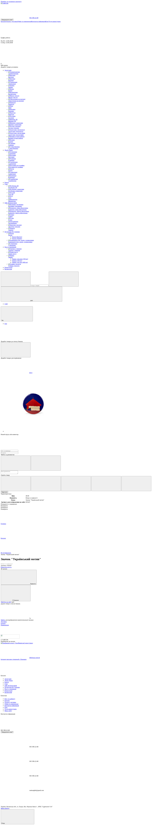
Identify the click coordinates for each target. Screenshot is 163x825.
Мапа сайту (8, 711)
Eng (6, 323)
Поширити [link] (4, 506)
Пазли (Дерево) (17, 238)
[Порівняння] (16, 349)
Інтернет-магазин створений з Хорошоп (14, 659)
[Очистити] (64, 279)
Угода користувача (55, 21)
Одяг (6, 184)
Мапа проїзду (5, 808)
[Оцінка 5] (136, 483)
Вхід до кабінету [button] (10, 699)
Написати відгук (6, 567)
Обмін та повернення (24, 21)
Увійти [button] (3, 620)
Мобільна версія (34, 657)
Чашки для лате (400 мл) (20, 262)
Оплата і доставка (11, 21)
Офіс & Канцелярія (11, 203)
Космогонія (8, 269)
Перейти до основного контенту (11, 1)
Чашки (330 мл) (17, 260)
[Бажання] (81, 333)
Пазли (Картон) (17, 237)
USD (6, 304)
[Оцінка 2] (46, 483)
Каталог (3, 21)
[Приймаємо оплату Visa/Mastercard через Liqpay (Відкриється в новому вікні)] (17, 643)
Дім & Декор (9, 150)
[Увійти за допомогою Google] (46, 463)
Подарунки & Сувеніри (12, 232)
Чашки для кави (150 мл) (20, 259)
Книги (7, 182)
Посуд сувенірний (10, 247)
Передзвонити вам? (7, 19)
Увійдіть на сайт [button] (6, 602)
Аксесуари (8, 70)
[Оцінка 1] (16, 483)
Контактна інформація (38, 21)
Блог (47, 21)
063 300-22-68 (33, 18)
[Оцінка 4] (106, 483)
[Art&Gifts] (10, 638)
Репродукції (8, 267)
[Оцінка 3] (76, 483)
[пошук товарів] (16, 279)
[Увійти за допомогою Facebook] (16, 463)
